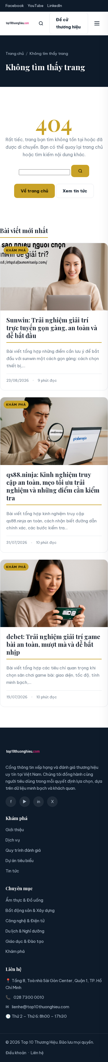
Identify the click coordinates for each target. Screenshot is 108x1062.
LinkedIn (54, 5)
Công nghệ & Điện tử (25, 920)
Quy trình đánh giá (23, 850)
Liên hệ (37, 1052)
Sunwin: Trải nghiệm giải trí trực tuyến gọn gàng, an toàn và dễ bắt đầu (51, 328)
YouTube (35, 5)
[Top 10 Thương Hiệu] (17, 23)
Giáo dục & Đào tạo (25, 941)
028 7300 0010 (29, 997)
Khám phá (15, 951)
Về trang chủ (34, 191)
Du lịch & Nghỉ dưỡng (25, 931)
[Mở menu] (96, 23)
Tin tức (12, 870)
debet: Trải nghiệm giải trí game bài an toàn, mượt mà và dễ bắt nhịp (53, 644)
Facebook (15, 5)
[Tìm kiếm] (41, 23)
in (38, 801)
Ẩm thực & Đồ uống (24, 900)
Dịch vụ (13, 840)
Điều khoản (16, 1052)
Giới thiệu (15, 829)
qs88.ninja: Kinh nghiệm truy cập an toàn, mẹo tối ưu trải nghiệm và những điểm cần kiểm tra (52, 486)
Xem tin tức (75, 191)
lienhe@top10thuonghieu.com (40, 1006)
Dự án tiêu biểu (20, 860)
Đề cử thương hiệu (68, 23)
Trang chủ (15, 53)
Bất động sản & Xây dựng (30, 910)
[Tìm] (80, 171)
